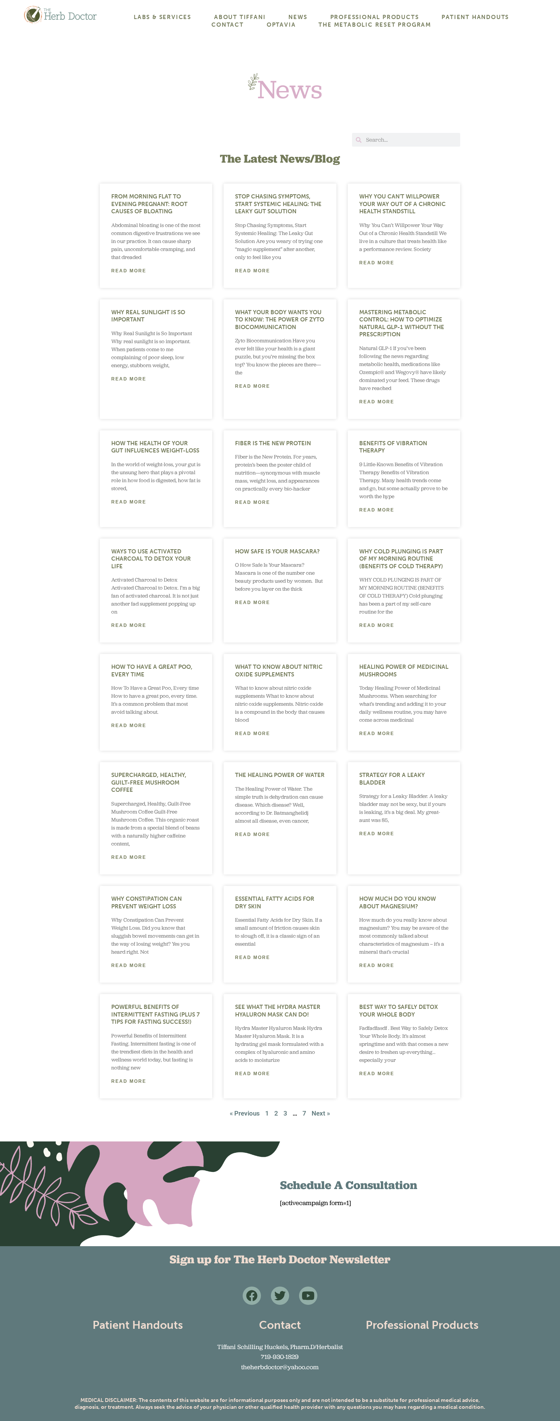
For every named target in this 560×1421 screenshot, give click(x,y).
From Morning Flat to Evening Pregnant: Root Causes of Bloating (149, 204)
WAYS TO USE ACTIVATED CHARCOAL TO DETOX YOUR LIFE (151, 559)
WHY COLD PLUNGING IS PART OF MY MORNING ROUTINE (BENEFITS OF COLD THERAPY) (401, 559)
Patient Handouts (475, 17)
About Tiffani (240, 17)
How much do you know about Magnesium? (397, 902)
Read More (128, 270)
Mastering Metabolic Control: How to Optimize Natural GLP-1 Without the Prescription (401, 323)
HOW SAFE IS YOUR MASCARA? (277, 551)
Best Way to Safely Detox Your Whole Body (398, 1011)
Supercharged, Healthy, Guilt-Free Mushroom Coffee (148, 782)
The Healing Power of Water (280, 775)
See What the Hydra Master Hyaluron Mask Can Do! (277, 1011)
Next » (321, 1113)
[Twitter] (280, 1296)
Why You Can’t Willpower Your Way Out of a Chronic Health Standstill (402, 204)
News (297, 17)
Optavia (281, 24)
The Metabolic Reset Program (374, 24)
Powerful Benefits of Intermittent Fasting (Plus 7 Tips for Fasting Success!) (155, 1014)
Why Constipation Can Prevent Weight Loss (146, 902)
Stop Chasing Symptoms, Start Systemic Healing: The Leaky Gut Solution (278, 204)
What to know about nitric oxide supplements (279, 670)
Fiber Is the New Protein (273, 443)
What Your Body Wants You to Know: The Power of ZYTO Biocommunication (279, 320)
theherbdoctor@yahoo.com (280, 1367)
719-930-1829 (280, 1356)
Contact (227, 24)
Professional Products (374, 17)
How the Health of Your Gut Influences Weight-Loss (155, 447)
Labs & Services (162, 17)
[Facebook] (252, 1296)
